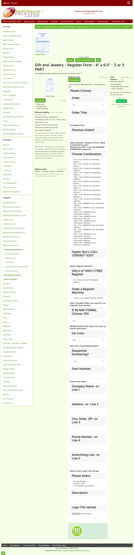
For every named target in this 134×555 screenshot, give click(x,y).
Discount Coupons (9, 187)
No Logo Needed (80, 481)
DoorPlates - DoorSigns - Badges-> (15, 343)
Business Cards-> (9, 309)
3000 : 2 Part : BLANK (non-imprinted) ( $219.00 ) (87, 178)
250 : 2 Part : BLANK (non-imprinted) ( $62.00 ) (87, 161)
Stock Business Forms (49, 27)
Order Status (7, 174)
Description (80, 492)
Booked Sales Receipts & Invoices (14, 215)
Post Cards (7, 335)
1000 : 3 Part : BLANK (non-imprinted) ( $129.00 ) (87, 191)
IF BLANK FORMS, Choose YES (84, 311)
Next (98, 60)
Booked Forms (8, 48)
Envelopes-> (7, 313)
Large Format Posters (10, 300)
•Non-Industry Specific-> (12, 275)
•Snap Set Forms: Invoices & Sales (15, 266)
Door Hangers (8, 78)
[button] (129, 3)
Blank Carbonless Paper (11, 44)
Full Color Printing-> (10, 386)
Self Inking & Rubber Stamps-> (13, 347)
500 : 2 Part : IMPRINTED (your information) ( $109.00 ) (89, 209)
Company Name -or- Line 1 (86, 388)
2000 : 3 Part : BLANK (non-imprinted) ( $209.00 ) (87, 196)
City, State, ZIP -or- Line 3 (85, 420)
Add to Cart (121, 101)
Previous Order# (83, 130)
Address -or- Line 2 (85, 404)
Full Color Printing (67, 21)
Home (7, 3)
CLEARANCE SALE (9, 202)
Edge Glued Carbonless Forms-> (14, 232)
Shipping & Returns (9, 153)
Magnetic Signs (8, 108)
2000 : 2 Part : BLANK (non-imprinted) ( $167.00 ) (87, 174)
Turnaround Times (9, 377)
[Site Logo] (23, 12)
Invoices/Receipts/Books (67, 27)
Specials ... (6, 394)
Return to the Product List (85, 60)
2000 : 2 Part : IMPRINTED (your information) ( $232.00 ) (85, 218)
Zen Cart (86, 550)
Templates (6, 381)
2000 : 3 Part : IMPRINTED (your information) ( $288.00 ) (85, 239)
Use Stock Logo (79, 483)
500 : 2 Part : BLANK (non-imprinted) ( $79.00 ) (87, 165)
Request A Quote (9, 369)
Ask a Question (74, 80)
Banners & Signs (8, 40)
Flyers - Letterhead (9, 95)
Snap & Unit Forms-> (10, 241)
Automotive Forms (9, 31)
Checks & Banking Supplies (12, 61)
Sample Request (102, 21)
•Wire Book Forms (10, 271)
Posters (78, 21)
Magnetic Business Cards (11, 104)
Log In (15, 3)
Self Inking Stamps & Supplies (13, 134)
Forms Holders (8, 99)
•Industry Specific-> (10, 279)
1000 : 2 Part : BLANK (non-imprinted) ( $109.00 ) (87, 169)
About (5, 545)
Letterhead (6, 326)
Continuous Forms (9, 74)
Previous (70, 60)
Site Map (6, 179)
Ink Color (78, 333)
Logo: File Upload (84, 507)
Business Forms (42, 21)
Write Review (40, 100)
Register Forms (82, 27)
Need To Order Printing (66, 550)
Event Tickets (7, 339)
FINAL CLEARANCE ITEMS (12, 21)
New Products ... (8, 398)
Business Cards (29, 21)
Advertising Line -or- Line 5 (86, 456)
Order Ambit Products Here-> (13, 390)
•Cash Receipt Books (11, 254)
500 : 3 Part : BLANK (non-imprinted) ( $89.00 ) (87, 187)
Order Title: (80, 112)
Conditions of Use (9, 162)
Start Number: (81, 368)
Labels (5, 322)
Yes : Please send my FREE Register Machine (86, 281)
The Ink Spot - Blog (118, 21)
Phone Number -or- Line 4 (85, 438)
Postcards (6, 112)
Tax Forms (6, 283)
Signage (5, 305)
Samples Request (9, 373)
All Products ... (8, 403)
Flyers (5, 318)
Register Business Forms (11, 125)
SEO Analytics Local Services (13, 117)
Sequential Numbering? (80, 352)
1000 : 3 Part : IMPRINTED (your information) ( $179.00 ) (85, 235)
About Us (6, 145)
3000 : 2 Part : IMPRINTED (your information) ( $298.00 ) (85, 222)
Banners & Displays (9, 292)
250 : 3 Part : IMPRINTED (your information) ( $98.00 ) (89, 226)
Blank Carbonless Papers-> (12, 207)
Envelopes (54, 21)
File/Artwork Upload (10, 360)
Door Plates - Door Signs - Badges (15, 82)
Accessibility (7, 166)
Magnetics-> (7, 330)
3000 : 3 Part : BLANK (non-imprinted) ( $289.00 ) (87, 200)
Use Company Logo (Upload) (84, 486)
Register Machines (9, 129)
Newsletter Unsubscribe (11, 191)
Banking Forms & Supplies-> (12, 211)
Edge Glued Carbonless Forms (13, 87)
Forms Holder (7, 356)
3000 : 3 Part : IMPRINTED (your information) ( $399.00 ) (85, 244)
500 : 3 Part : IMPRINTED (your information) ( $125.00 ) (89, 231)
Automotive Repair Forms (11, 364)
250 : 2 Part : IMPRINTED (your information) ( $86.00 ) (89, 204)
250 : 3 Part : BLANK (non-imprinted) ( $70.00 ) (87, 183)
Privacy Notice (8, 157)
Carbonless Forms (9, 70)
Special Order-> (8, 288)
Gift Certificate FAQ (10, 183)
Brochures (6, 53)
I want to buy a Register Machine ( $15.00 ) (88, 298)
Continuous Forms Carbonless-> (14, 228)
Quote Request (89, 21)
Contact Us (7, 170)
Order (76, 98)
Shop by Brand (8, 149)
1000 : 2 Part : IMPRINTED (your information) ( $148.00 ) (85, 213)
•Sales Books (8, 262)
